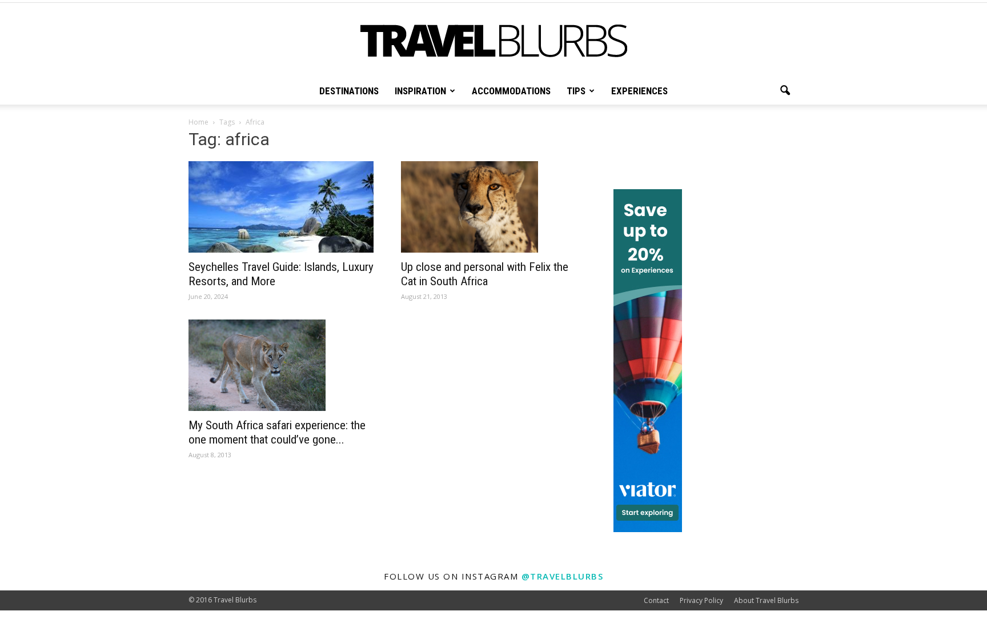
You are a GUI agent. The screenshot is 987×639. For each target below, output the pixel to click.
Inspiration (420, 91)
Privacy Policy (701, 600)
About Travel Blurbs (766, 600)
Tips (576, 91)
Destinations (349, 91)
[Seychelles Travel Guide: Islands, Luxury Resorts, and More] (281, 207)
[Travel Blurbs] (493, 41)
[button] (785, 91)
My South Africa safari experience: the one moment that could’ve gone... (277, 432)
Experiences (639, 91)
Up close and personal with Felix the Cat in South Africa (484, 274)
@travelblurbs (562, 576)
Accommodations (511, 91)
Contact (656, 600)
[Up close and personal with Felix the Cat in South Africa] (493, 207)
